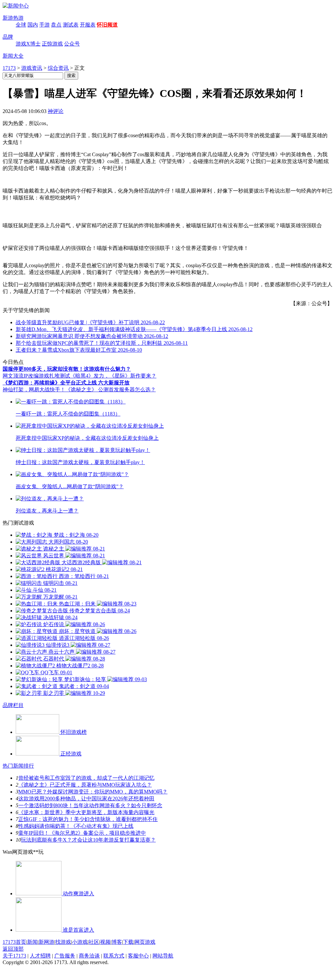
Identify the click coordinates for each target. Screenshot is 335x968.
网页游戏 (144, 942)
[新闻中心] (16, 6)
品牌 (8, 37)
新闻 (32, 942)
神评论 (55, 111)
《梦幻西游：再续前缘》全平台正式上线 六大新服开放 (66, 382)
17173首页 (14, 942)
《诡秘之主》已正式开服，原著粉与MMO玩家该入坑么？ (85, 785)
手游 (44, 25)
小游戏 (80, 942)
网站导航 (162, 956)
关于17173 (14, 956)
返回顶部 (13, 949)
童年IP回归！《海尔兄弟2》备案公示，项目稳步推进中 (82, 833)
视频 (105, 942)
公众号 (72, 44)
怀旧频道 (107, 25)
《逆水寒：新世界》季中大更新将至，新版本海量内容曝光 (86, 812)
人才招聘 (40, 956)
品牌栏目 (13, 705)
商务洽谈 (89, 956)
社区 (94, 942)
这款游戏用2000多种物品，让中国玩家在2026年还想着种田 (86, 798)
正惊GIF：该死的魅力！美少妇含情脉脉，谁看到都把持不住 (88, 819)
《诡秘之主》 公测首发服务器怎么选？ (110, 389)
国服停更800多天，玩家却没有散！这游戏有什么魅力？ (67, 369)
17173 (9, 68)
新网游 (46, 942)
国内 (32, 25)
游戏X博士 (28, 44)
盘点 (56, 25)
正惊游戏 (52, 44)
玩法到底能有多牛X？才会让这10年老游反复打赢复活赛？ (88, 840)
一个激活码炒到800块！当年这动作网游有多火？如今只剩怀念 (90, 805)
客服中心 (138, 956)
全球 (21, 25)
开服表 (88, 25)
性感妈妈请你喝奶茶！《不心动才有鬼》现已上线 (75, 826)
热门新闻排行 (18, 766)
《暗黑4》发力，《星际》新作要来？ (113, 376)
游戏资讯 (31, 68)
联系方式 (113, 956)
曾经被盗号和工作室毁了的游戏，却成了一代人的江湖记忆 (86, 778)
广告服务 (64, 956)
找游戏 (63, 942)
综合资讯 (58, 68)
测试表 (71, 25)
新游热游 (13, 18)
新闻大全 (13, 56)
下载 (128, 942)
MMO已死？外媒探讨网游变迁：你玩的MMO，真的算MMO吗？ (93, 791)
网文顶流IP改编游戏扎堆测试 (36, 376)
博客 (117, 942)
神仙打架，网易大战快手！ (34, 389)
